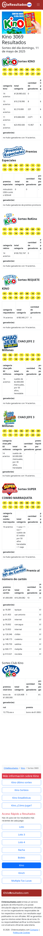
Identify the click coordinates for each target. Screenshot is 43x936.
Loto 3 (21, 834)
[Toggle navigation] (38, 4)
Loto (21, 826)
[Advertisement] (21, 741)
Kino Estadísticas (21, 797)
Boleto (21, 857)
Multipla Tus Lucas (21, 880)
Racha (21, 850)
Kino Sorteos (22, 790)
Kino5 (21, 873)
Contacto (34, 929)
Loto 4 (21, 842)
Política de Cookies (21, 932)
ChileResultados (11, 768)
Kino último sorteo (21, 782)
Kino (23, 768)
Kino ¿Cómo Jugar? (21, 805)
